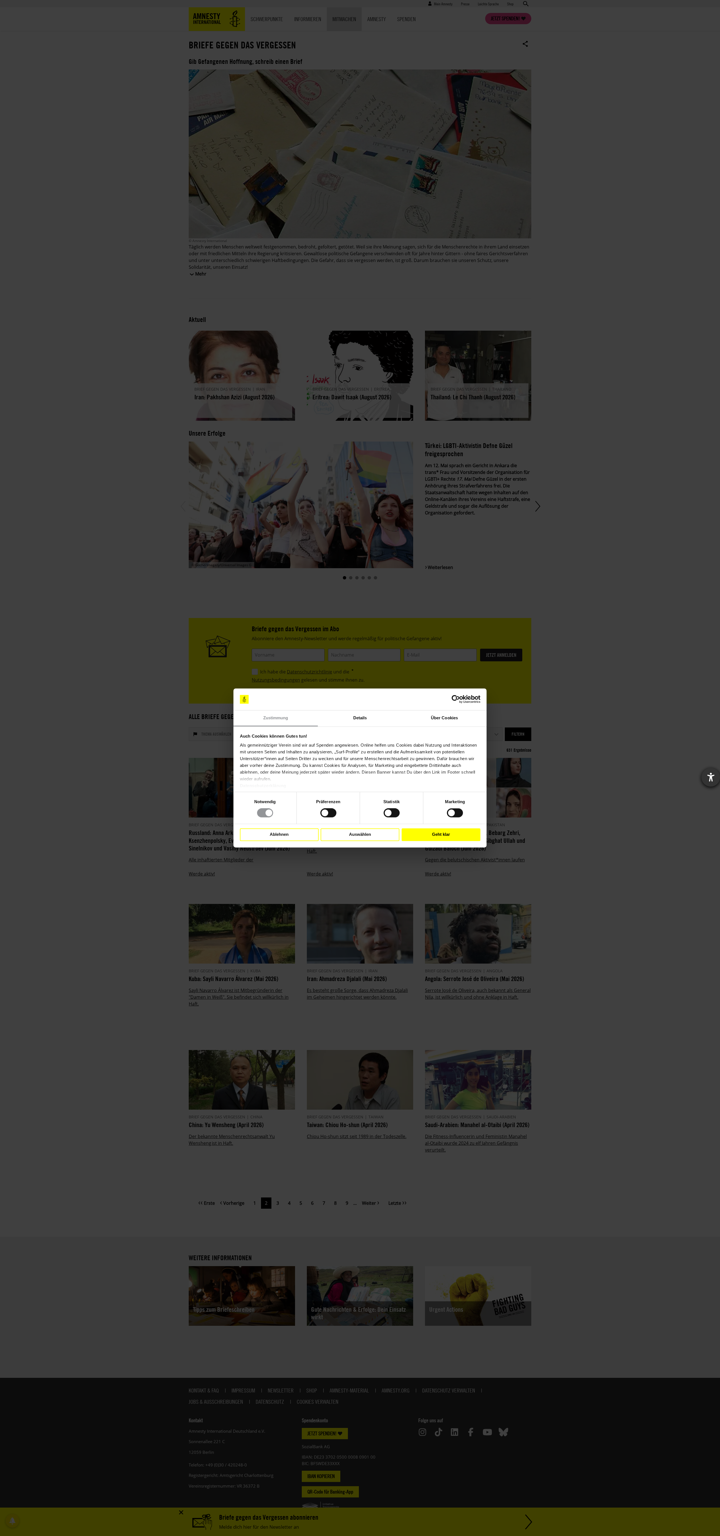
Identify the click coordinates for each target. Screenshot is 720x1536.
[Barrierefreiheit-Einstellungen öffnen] (710, 777)
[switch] (328, 813)
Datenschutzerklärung (263, 785)
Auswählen (360, 834)
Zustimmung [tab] (275, 717)
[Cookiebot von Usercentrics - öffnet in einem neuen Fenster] (455, 699)
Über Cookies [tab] (444, 717)
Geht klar (441, 834)
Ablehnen (279, 834)
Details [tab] (360, 717)
